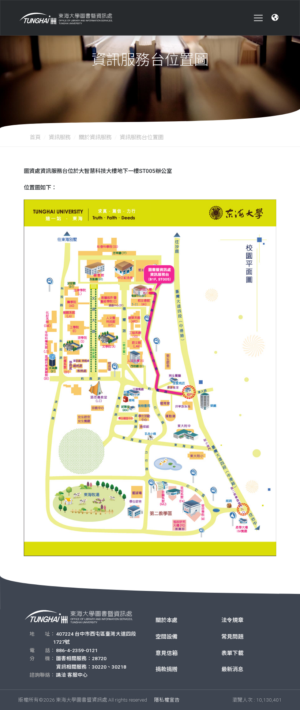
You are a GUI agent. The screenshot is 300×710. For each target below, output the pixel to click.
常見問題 (232, 636)
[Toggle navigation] (258, 18)
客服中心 (77, 675)
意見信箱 (166, 653)
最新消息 (232, 669)
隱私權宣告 (167, 700)
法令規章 (232, 620)
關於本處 (166, 620)
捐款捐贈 (166, 669)
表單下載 (232, 653)
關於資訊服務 (95, 137)
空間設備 (166, 636)
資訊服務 (60, 137)
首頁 (35, 137)
